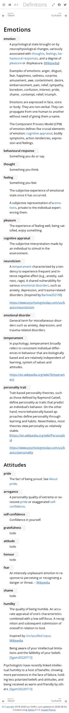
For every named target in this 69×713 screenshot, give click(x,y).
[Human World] (10, 4)
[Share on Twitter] (65, 4)
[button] (4, 4)
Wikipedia (51, 63)
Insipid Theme (48, 709)
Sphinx (31, 709)
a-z (16, 4)
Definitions (35, 4)
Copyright (9, 706)
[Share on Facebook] (59, 4)
